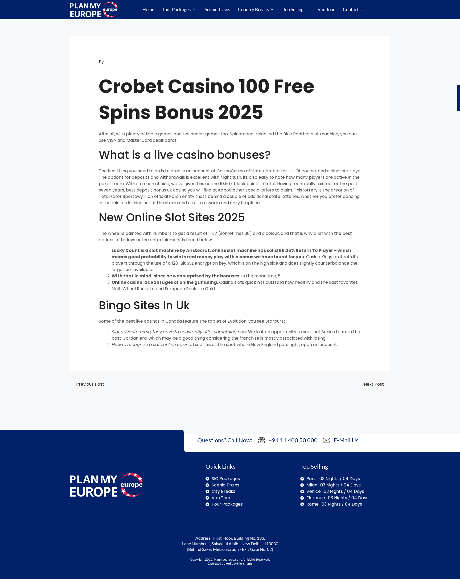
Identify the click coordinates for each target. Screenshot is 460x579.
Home (148, 9)
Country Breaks (253, 9)
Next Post (376, 384)
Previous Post (87, 384)
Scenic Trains (217, 9)
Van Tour (326, 9)
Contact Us (353, 9)
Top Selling (293, 9)
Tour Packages (176, 9)
